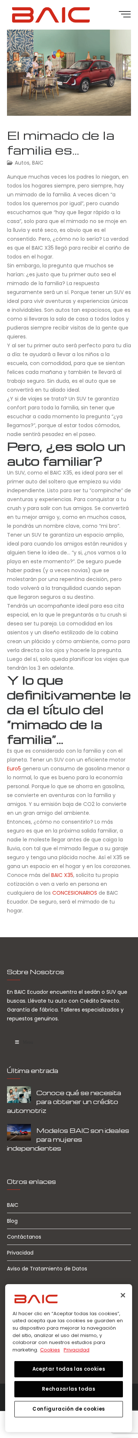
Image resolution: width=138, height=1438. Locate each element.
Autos (22, 162)
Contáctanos (24, 1236)
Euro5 (14, 768)
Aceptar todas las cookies (68, 1369)
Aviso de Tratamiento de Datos (47, 1268)
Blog (12, 1221)
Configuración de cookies (68, 1408)
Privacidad (20, 1252)
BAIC (37, 162)
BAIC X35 (62, 875)
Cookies (50, 1349)
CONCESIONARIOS (74, 893)
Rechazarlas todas (68, 1389)
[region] (68, 1358)
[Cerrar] (123, 1295)
